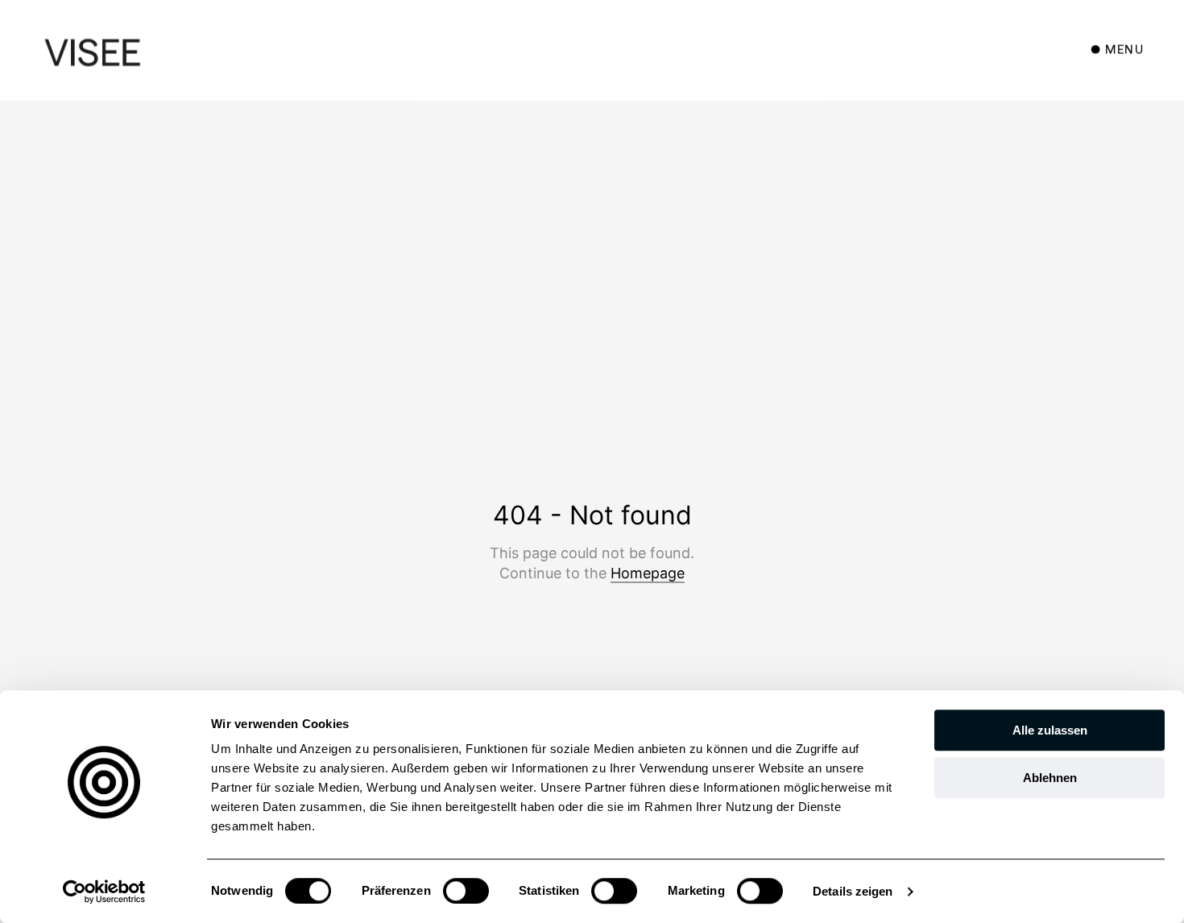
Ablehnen (1050, 777)
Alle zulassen (1049, 730)
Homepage (648, 573)
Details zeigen (852, 891)
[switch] (466, 891)
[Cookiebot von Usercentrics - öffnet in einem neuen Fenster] (104, 892)
